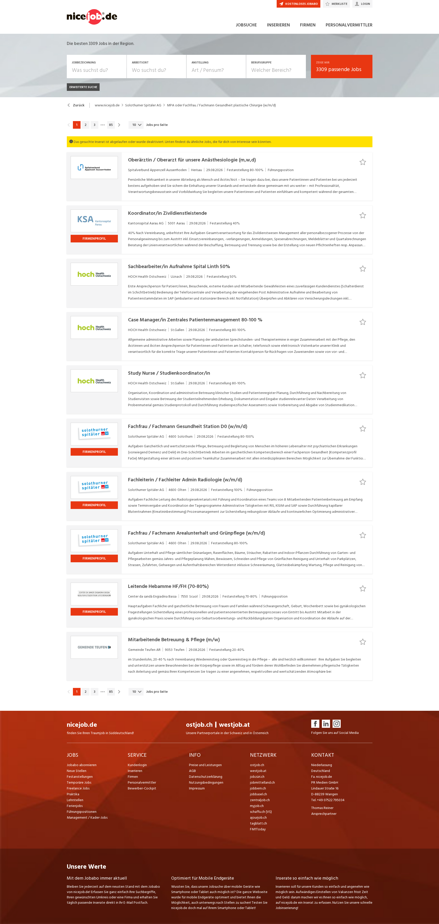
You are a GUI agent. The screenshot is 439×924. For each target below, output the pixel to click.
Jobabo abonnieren (82, 765)
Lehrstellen (75, 800)
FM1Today (258, 829)
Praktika (73, 794)
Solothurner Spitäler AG (143, 105)
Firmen (133, 777)
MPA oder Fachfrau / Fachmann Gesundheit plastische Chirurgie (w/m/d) (221, 105)
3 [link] (94, 125)
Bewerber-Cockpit (142, 788)
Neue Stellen (76, 771)
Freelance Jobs (78, 788)
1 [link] (76, 125)
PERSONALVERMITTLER (349, 25)
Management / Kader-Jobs (87, 817)
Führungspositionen (82, 812)
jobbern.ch (258, 788)
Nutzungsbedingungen (206, 782)
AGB (192, 771)
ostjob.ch (199, 725)
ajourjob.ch (258, 817)
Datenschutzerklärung (205, 777)
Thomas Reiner (322, 808)
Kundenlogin (137, 765)
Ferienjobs (75, 806)
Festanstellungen (80, 777)
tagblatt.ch (258, 823)
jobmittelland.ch (262, 782)
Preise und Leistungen (205, 765)
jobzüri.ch (257, 777)
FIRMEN (308, 25)
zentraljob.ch (260, 800)
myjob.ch (257, 806)
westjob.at (234, 725)
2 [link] (85, 125)
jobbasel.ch (258, 794)
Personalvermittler (142, 782)
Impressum (197, 788)
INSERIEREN (278, 25)
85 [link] (111, 125)
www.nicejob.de (107, 105)
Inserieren (135, 771)
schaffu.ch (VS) (261, 812)
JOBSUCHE (246, 25)
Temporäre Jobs (79, 782)
